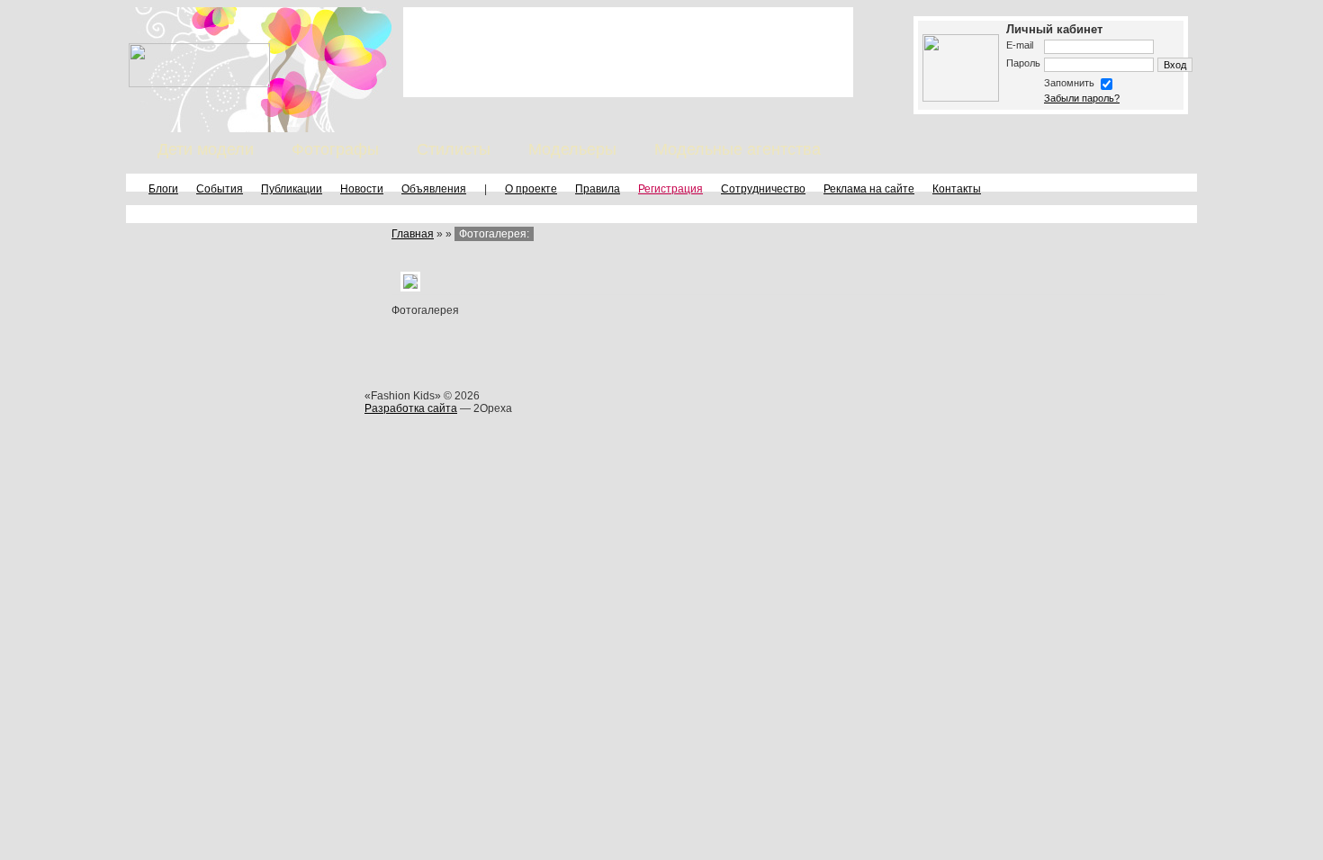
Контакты (956, 189)
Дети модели (206, 149)
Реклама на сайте (869, 189)
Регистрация (670, 189)
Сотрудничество (763, 189)
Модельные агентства (737, 149)
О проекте (531, 189)
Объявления (433, 189)
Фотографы (335, 149)
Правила (597, 189)
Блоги (163, 189)
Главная (413, 234)
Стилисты (453, 149)
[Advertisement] (628, 52)
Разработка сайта (410, 408)
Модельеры (572, 149)
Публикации (291, 189)
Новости (361, 189)
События (219, 189)
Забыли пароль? (1082, 98)
